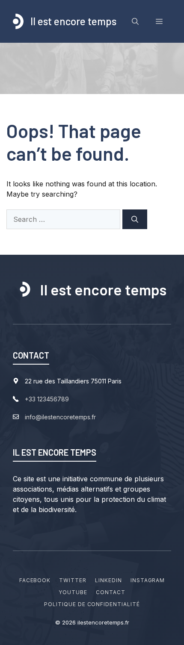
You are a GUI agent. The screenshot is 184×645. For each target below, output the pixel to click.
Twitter (72, 580)
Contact (110, 592)
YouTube (73, 592)
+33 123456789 (47, 399)
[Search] (134, 219)
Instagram (148, 580)
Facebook (35, 580)
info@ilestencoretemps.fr (60, 417)
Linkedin (108, 580)
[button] (135, 21)
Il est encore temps (73, 21)
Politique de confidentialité (92, 604)
